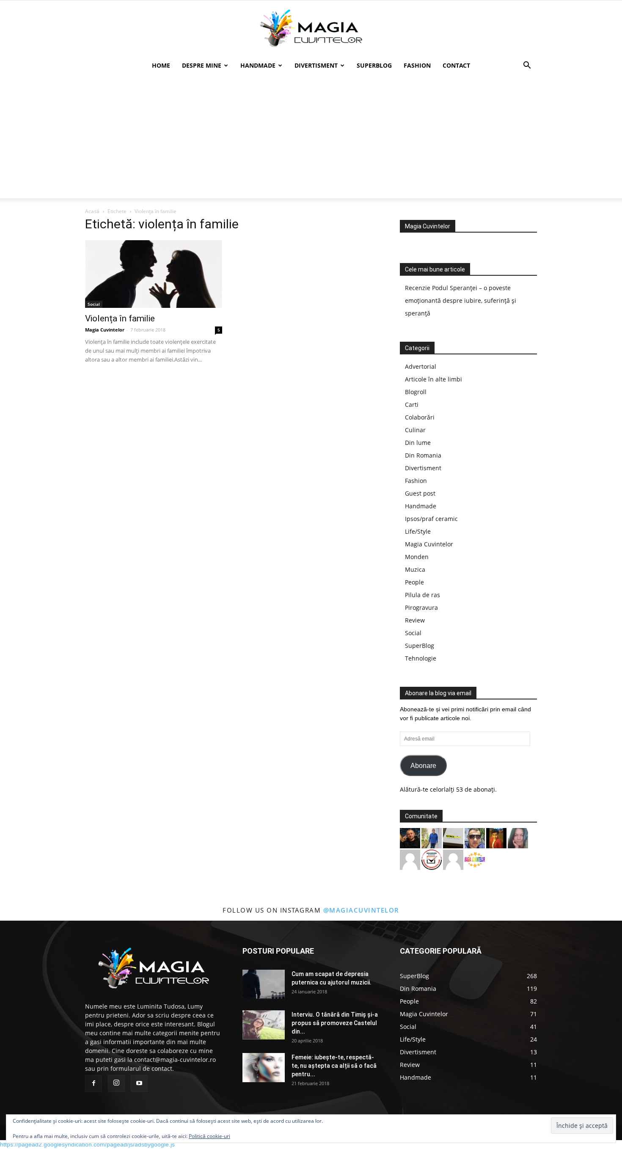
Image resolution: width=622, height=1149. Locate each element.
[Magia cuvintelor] (311, 28)
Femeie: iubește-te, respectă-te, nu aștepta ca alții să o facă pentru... (334, 1066)
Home (161, 65)
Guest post (420, 493)
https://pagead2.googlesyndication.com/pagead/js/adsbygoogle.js (87, 1144)
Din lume (418, 443)
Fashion (417, 65)
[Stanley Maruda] (410, 838)
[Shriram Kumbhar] (496, 838)
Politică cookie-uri (209, 1136)
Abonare (423, 765)
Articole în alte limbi (433, 379)
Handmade (257, 65)
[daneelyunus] (431, 838)
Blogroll (416, 392)
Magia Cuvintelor (104, 329)
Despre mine (201, 65)
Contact (456, 65)
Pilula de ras (422, 595)
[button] (527, 66)
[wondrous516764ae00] (453, 859)
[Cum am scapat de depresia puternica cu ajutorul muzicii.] (263, 984)
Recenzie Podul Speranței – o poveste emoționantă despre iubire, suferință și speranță (460, 300)
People (414, 582)
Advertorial (420, 366)
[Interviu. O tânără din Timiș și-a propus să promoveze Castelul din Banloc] (263, 1024)
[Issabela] (518, 838)
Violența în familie (120, 318)
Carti (411, 404)
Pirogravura (421, 607)
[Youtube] (139, 1083)
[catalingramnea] (475, 838)
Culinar (415, 430)
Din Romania (423, 455)
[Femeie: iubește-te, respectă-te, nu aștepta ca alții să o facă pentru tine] (263, 1067)
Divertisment (316, 65)
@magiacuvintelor (361, 910)
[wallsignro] (453, 838)
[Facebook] (93, 1083)
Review (415, 620)
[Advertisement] (311, 139)
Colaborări (420, 417)
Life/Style (418, 531)
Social (94, 304)
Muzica (415, 569)
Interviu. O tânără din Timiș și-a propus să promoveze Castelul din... (335, 1023)
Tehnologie (420, 658)
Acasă (92, 211)
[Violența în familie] (153, 274)
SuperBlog (374, 65)
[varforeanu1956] (410, 859)
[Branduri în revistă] (431, 859)
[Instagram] (116, 1083)
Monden (417, 557)
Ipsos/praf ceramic (431, 519)
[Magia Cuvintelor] (475, 859)
